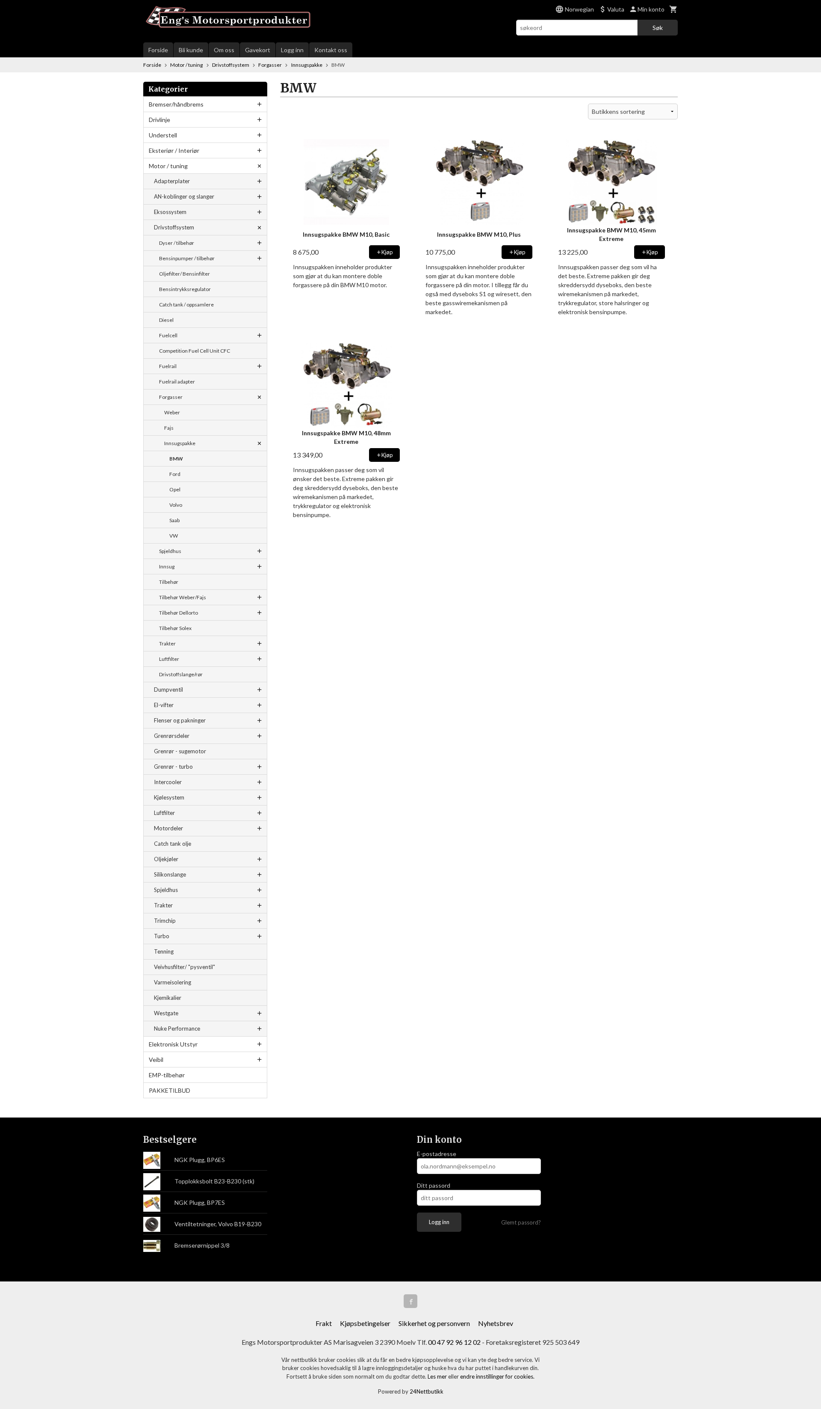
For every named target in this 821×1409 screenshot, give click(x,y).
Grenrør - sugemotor (180, 751)
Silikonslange (170, 874)
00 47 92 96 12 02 (454, 1342)
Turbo (161, 936)
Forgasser (171, 397)
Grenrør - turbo (173, 766)
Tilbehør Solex (175, 628)
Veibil (156, 1059)
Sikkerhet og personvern (434, 1323)
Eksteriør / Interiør (174, 150)
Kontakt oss (330, 50)
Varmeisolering (172, 982)
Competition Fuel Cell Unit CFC (194, 351)
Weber (172, 412)
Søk (658, 27)
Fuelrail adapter (177, 381)
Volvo (175, 505)
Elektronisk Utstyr (173, 1044)
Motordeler (168, 828)
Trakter (167, 643)
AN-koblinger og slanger (184, 196)
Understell (163, 135)
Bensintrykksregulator (185, 289)
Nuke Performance (177, 1028)
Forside (158, 50)
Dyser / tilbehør (176, 243)
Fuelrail (168, 366)
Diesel (166, 320)
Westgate (166, 1013)
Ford (174, 474)
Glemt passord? (521, 1222)
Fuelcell (168, 335)
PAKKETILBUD (169, 1090)
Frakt (324, 1323)
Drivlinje (159, 119)
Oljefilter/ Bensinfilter (184, 274)
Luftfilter (169, 659)
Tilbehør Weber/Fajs (182, 597)
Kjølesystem (169, 797)
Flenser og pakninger (180, 720)
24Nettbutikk (426, 1391)
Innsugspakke (179, 443)
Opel (174, 489)
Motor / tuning (168, 165)
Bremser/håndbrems (176, 104)
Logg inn (292, 50)
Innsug (166, 566)
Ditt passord (433, 1185)
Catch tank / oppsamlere (186, 304)
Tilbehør (168, 582)
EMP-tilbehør (167, 1075)
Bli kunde (191, 50)
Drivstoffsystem (174, 227)
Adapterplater (172, 181)
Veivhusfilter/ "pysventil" (184, 966)
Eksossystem (170, 211)
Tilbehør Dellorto (178, 612)
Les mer (438, 1376)
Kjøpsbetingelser (365, 1323)
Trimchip (165, 920)
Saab (174, 520)
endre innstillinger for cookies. (497, 1376)
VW (173, 535)
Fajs (169, 428)
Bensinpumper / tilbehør (187, 258)
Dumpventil (168, 689)
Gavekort (257, 50)
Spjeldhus (170, 551)
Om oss (224, 50)
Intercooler (168, 782)
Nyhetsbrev (495, 1323)
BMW (176, 458)
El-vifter (164, 705)
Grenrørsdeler (171, 735)
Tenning (164, 951)
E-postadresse (436, 1153)
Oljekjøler (166, 859)
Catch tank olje (172, 843)
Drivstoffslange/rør (181, 674)
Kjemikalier (167, 997)
